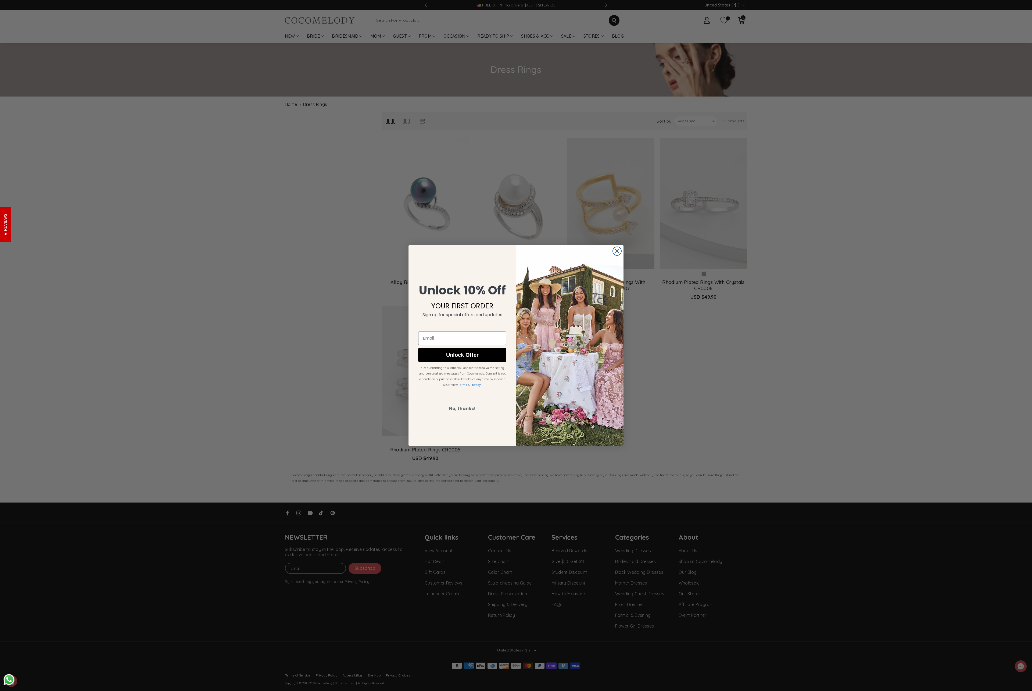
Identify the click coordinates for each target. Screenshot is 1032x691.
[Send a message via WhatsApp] (9, 679)
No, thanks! (462, 408)
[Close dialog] (617, 251)
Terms (462, 385)
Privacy (476, 385)
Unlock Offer (462, 355)
